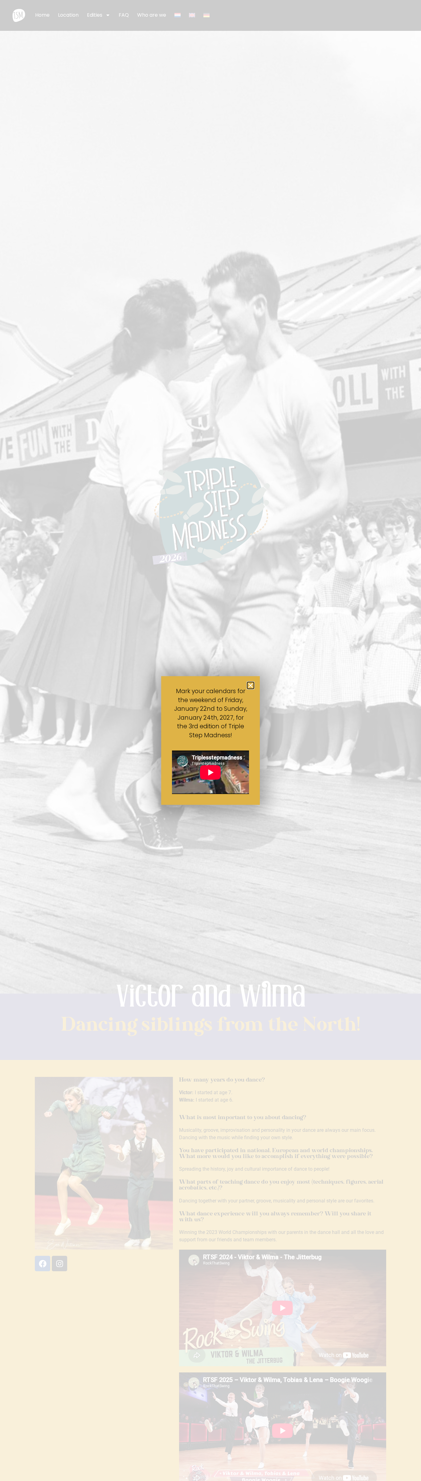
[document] (210, 740)
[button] (250, 685)
